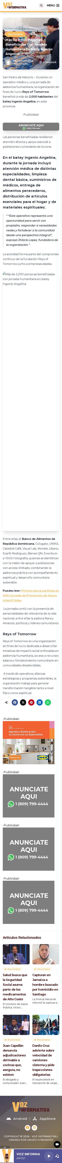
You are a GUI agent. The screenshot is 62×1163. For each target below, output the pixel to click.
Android (20, 1119)
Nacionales (15, 34)
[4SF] (31, 127)
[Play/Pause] (49, 1156)
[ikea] (31, 742)
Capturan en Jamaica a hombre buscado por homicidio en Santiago (45, 984)
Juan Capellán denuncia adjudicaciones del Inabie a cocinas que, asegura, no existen (14, 1060)
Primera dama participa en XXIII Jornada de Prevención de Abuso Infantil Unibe (31, 595)
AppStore (48, 1119)
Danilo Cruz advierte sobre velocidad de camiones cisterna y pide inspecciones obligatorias (43, 1060)
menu (51, 5)
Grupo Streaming (40, 1139)
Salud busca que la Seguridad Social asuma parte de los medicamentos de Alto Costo (15, 987)
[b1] (31, 795)
